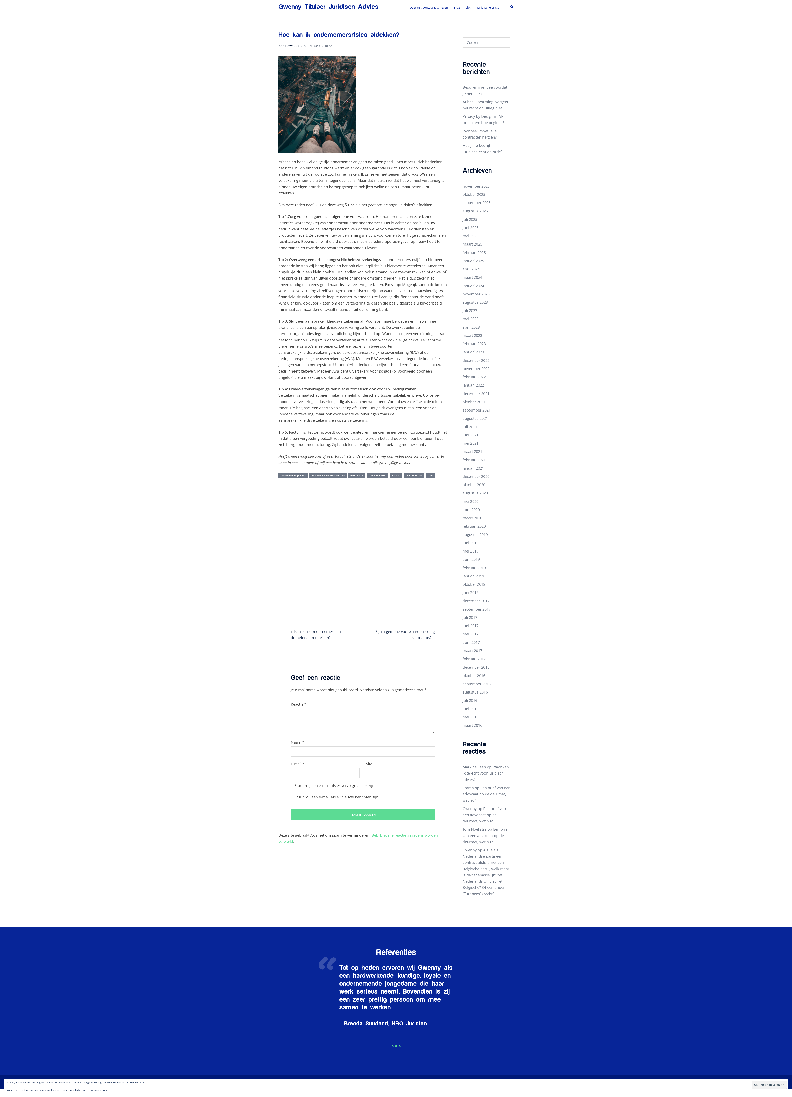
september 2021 (477, 410)
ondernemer (377, 475)
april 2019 (471, 559)
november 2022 (476, 368)
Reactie (298, 704)
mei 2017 (470, 633)
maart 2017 (472, 650)
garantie (356, 475)
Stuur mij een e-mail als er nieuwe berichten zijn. (337, 797)
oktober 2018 (474, 584)
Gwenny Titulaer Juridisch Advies (328, 7)
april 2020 (471, 509)
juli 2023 (470, 310)
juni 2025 (470, 227)
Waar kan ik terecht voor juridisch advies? (486, 773)
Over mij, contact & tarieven (429, 7)
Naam (297, 742)
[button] (512, 7)
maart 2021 (472, 451)
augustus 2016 (475, 692)
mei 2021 (470, 443)
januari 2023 (473, 351)
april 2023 (471, 327)
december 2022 (476, 360)
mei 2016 (470, 717)
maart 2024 (472, 277)
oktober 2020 (474, 484)
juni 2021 (470, 435)
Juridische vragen (489, 7)
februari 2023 (474, 343)
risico (396, 475)
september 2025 (477, 202)
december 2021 (476, 393)
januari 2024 (473, 285)
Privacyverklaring (98, 1090)
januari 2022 (473, 385)
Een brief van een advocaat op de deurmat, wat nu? (486, 794)
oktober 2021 (474, 401)
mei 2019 (470, 551)
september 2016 (477, 683)
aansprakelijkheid (293, 475)
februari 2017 (474, 658)
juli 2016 (470, 700)
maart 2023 (472, 335)
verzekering (414, 475)
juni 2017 (470, 625)
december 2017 (476, 600)
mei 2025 (470, 235)
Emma (468, 787)
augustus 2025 (475, 210)
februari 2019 (474, 567)
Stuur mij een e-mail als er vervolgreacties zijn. (335, 785)
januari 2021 (473, 468)
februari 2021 (474, 459)
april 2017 (471, 642)
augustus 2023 (475, 302)
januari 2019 (473, 576)
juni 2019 (470, 542)
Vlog (468, 7)
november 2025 (476, 186)
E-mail (298, 763)
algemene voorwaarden (328, 475)
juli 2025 (470, 219)
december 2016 (476, 667)
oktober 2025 (474, 194)
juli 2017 (470, 617)
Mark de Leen (474, 766)
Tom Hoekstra (475, 829)
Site (369, 763)
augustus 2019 (475, 534)
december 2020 (476, 476)
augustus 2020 (475, 492)
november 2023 (476, 294)
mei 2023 (470, 318)
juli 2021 (470, 426)
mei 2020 (470, 501)
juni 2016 (470, 708)
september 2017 (477, 609)
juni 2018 (470, 592)
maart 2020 (472, 517)
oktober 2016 (474, 675)
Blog (457, 7)
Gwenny (293, 46)
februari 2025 (474, 252)
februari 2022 (474, 376)
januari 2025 (473, 260)
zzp (430, 475)
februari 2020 (474, 526)
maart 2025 (472, 244)
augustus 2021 (475, 418)
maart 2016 (472, 725)
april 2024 (471, 269)
